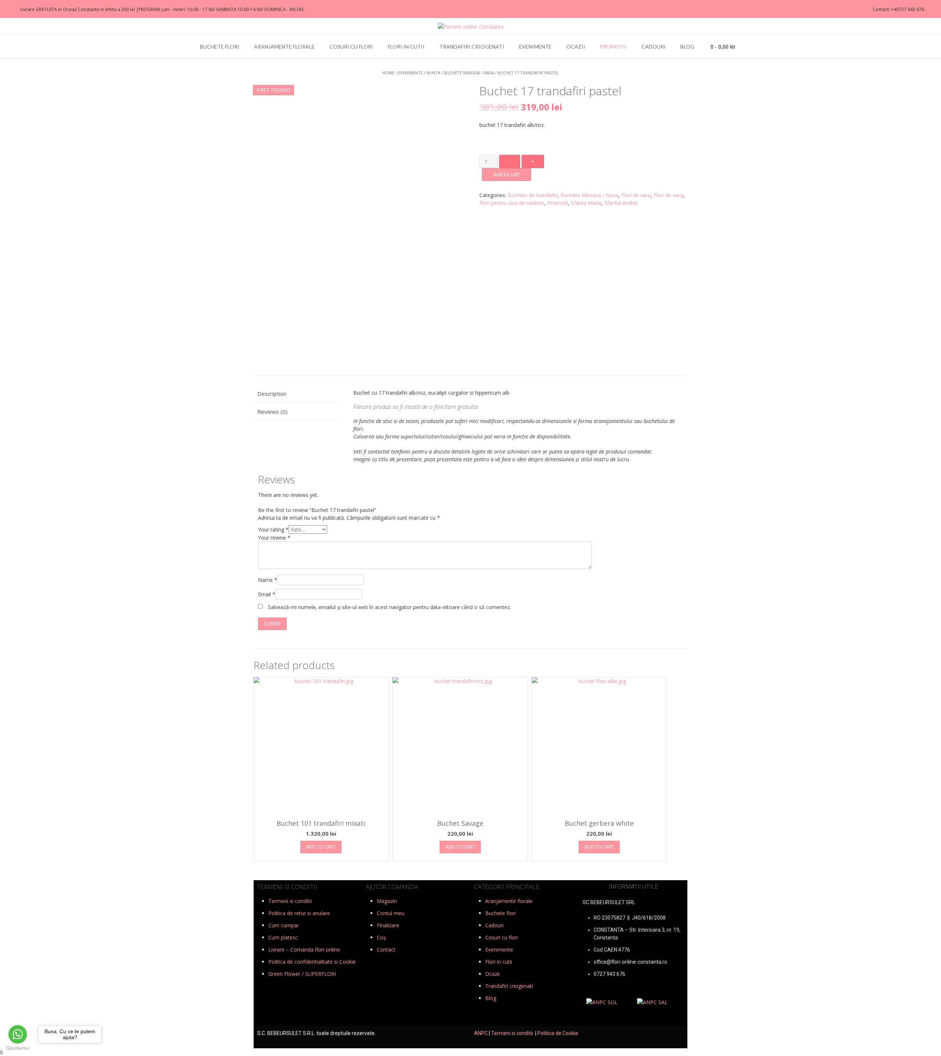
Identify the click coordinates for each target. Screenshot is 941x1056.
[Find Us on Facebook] (8, 9)
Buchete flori (219, 46)
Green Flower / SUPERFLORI (302, 973)
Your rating (273, 529)
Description (271, 393)
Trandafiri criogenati (471, 46)
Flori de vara (636, 195)
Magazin (387, 900)
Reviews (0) (272, 411)
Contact (386, 949)
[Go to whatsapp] (17, 1034)
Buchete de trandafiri (533, 195)
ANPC (481, 1033)
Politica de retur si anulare (299, 913)
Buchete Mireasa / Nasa (469, 72)
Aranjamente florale (284, 46)
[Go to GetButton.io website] (17, 1048)
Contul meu (390, 913)
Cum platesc (283, 937)
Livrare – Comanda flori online (304, 949)
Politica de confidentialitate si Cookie (312, 961)
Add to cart (506, 174)
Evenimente (535, 46)
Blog (687, 46)
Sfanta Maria (586, 202)
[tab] (297, 394)
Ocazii (575, 46)
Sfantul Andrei (620, 202)
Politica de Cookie (557, 1033)
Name (267, 579)
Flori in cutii (406, 46)
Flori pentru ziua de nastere (511, 202)
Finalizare (388, 925)
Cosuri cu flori (351, 46)
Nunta (433, 72)
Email (266, 594)
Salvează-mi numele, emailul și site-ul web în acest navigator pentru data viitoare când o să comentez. (389, 607)
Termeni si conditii (290, 900)
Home (388, 72)
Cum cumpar (283, 925)
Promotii (613, 46)
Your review (274, 537)
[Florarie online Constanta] (471, 27)
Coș (381, 937)
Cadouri (653, 46)
